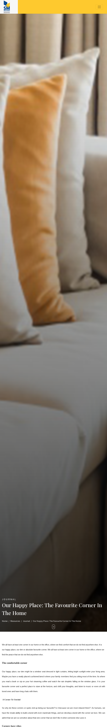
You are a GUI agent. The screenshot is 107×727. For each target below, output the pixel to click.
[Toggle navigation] (99, 7)
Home (5, 621)
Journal (26, 621)
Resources (15, 621)
